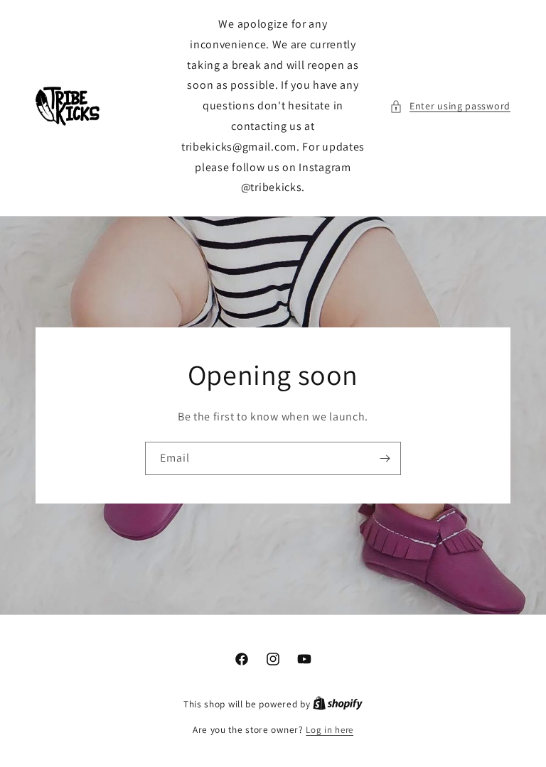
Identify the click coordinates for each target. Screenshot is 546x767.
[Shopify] (338, 704)
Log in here (329, 730)
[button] (450, 106)
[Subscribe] (384, 458)
